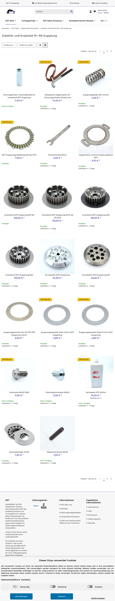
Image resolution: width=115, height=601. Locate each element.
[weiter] (111, 51)
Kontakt (64, 509)
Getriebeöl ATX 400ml (96, 392)
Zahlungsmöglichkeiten (71, 513)
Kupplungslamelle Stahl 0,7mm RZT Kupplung (96, 333)
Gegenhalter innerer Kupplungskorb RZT (96, 156)
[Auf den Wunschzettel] (71, 62)
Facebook (75, 3)
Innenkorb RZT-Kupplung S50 (96, 215)
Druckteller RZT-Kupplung (57, 275)
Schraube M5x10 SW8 (19, 392)
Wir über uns (66, 505)
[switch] (15, 586)
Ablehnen (61, 596)
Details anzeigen (98, 598)
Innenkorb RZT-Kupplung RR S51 (19, 215)
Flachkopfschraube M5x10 (57, 392)
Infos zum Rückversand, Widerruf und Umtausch (70, 522)
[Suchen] (71, 11)
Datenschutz (93, 507)
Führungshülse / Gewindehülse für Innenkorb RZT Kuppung (19, 96)
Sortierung (8, 45)
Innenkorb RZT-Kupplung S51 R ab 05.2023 (57, 216)
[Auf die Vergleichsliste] (65, 62)
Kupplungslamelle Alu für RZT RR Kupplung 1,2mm (19, 333)
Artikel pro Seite (26, 45)
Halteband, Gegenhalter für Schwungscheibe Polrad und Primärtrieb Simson (57, 96)
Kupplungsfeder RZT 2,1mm (96, 95)
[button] (91, 12)
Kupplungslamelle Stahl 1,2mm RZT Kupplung (57, 333)
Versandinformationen (70, 517)
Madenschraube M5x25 (57, 452)
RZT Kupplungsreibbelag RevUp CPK (19, 155)
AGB (90, 511)
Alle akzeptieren (21, 596)
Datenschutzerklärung (10, 580)
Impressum (92, 515)
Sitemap (91, 523)
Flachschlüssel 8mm (57, 155)
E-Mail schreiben (101, 3)
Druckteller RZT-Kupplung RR (96, 275)
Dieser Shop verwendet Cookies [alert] (57, 560)
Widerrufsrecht (94, 519)
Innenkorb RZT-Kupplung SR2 (19, 275)
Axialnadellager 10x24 (19, 452)
